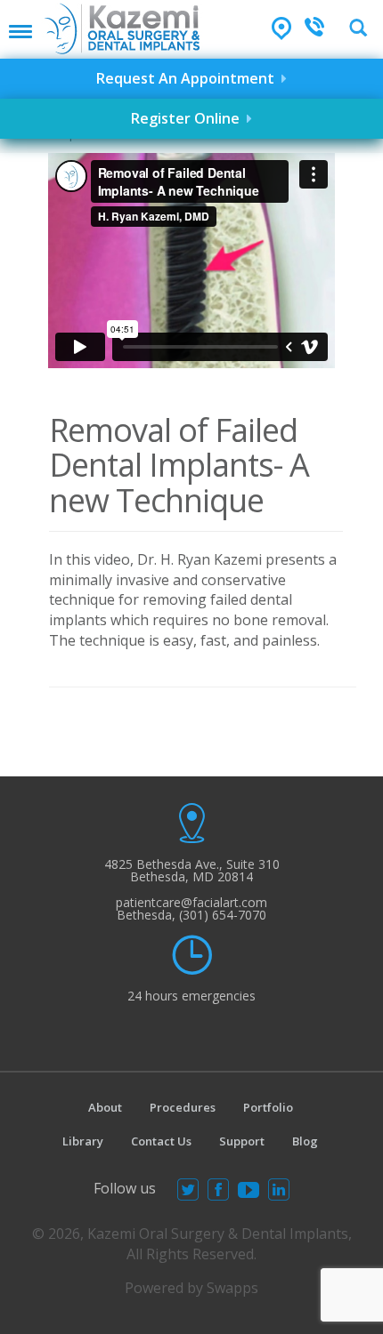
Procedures (183, 1107)
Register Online (189, 118)
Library (82, 1141)
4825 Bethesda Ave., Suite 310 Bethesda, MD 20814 (192, 870)
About (105, 1107)
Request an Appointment (188, 78)
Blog (305, 1141)
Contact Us (161, 1141)
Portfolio (268, 1107)
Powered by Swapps (191, 1288)
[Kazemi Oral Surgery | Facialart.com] (122, 27)
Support (242, 1141)
